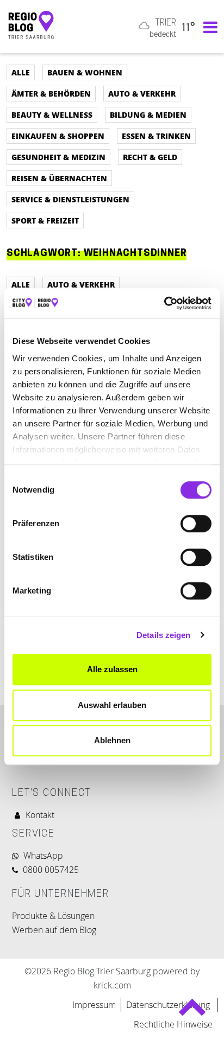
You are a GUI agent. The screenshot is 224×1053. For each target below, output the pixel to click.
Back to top (192, 1012)
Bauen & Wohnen (84, 72)
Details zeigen (163, 635)
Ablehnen (112, 740)
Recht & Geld (150, 156)
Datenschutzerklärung (169, 1005)
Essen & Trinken (156, 135)
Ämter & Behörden (51, 93)
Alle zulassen (112, 669)
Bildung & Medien (148, 114)
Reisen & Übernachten (59, 178)
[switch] (196, 523)
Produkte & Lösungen (53, 916)
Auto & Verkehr (142, 93)
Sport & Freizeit (45, 220)
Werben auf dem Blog (54, 930)
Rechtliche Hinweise (173, 1024)
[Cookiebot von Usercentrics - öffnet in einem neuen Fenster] (163, 303)
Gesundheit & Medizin (58, 156)
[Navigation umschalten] (207, 26)
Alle (20, 72)
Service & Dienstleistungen (70, 199)
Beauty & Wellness (51, 114)
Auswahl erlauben (112, 705)
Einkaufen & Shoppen (57, 135)
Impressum (94, 1005)
